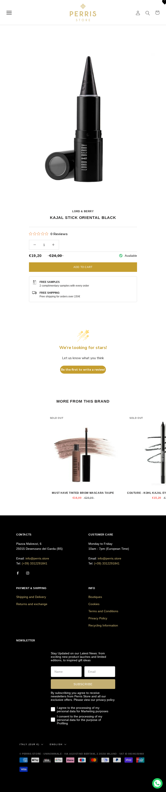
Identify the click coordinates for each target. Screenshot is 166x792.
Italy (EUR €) (29, 744)
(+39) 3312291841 (34, 563)
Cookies (93, 604)
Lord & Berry (83, 211)
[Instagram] (27, 572)
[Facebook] (17, 572)
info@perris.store (37, 558)
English (56, 744)
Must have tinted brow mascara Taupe (83, 492)
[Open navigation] (9, 12)
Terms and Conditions (103, 611)
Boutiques (95, 597)
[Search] (147, 12)
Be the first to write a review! (83, 370)
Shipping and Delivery (31, 597)
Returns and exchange (31, 604)
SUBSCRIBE (83, 684)
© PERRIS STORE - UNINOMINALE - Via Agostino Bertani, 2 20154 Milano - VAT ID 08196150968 (81, 753)
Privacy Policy (97, 618)
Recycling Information (103, 625)
